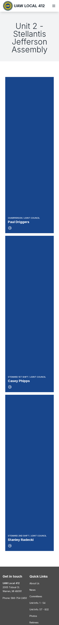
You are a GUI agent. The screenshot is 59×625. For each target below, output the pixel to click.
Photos (33, 616)
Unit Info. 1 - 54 (37, 603)
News (33, 589)
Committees (36, 596)
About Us (34, 583)
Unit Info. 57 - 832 (39, 609)
